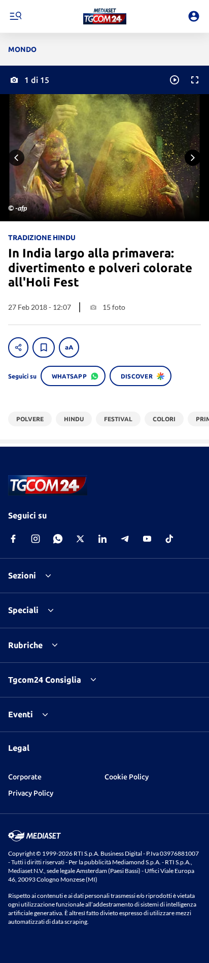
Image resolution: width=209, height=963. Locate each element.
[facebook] (13, 539)
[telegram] (125, 539)
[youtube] (147, 539)
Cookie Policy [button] (126, 777)
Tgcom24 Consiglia (44, 679)
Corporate (25, 777)
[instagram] (35, 539)
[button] (104, 16)
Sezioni (22, 575)
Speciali (23, 610)
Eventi (20, 714)
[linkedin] (102, 539)
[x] (80, 539)
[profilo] (194, 16)
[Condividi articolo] (18, 347)
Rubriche (25, 645)
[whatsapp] (58, 539)
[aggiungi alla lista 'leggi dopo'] (43, 347)
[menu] (15, 16)
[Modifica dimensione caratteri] (69, 347)
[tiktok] (169, 539)
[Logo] (104, 16)
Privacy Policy (30, 793)
